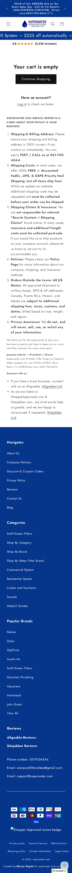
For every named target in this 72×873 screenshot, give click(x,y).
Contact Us (14, 498)
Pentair (11, 632)
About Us (13, 453)
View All (12, 713)
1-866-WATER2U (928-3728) (31, 10)
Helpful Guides (17, 606)
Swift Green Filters (19, 533)
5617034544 (39, 759)
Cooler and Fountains (21, 588)
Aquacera (13, 686)
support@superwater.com (35, 776)
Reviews (12, 489)
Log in (21, 104)
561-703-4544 (37, 13)
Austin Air (13, 659)
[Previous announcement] (7, 8)
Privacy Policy (16, 480)
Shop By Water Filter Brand (25, 561)
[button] (8, 24)
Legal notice (62, 851)
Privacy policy (17, 843)
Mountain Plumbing (20, 677)
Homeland (14, 695)
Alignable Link (52, 386)
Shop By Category (19, 542)
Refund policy (59, 843)
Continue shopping (36, 79)
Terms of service (38, 843)
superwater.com (41, 859)
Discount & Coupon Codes (25, 471)
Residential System (19, 579)
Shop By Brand (17, 552)
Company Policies (19, 462)
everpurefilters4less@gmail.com (39, 768)
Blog (10, 507)
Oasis (11, 641)
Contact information (40, 851)
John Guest (14, 704)
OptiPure (13, 650)
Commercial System (20, 570)
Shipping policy (16, 851)
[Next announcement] (65, 8)
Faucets (12, 597)
